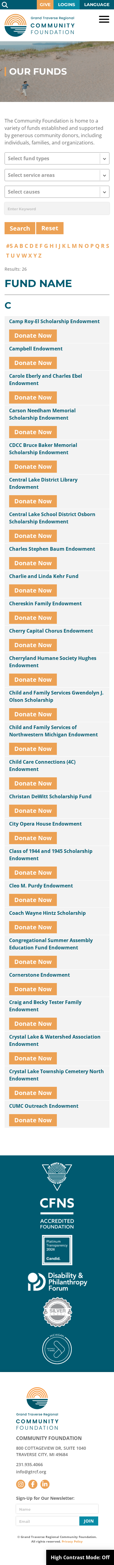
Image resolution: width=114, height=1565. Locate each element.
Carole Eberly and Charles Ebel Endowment (45, 380)
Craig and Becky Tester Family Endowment (45, 1006)
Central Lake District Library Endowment (43, 483)
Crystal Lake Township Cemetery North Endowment (56, 1075)
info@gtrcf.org (31, 1472)
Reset (49, 228)
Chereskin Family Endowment (45, 603)
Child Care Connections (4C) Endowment (42, 765)
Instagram (20, 1484)
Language (96, 4)
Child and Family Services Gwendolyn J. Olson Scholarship (56, 696)
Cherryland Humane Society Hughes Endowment (52, 662)
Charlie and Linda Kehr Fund (43, 576)
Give (45, 4)
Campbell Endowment (36, 348)
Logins (66, 4)
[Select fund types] (57, 158)
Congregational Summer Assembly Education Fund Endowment (51, 944)
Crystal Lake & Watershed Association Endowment (55, 1040)
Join (89, 1521)
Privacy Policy (72, 1541)
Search (4, 4)
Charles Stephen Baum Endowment (52, 549)
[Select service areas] (57, 175)
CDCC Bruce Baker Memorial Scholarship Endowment (43, 449)
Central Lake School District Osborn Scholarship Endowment (52, 518)
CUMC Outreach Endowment (43, 1106)
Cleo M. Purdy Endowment (41, 885)
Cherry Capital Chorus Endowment (51, 630)
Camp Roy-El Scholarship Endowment (54, 321)
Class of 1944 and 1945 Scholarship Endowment (50, 855)
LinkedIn (45, 1484)
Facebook (32, 1484)
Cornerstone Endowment (39, 975)
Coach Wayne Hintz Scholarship (47, 913)
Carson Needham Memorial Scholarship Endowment (42, 414)
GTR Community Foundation (39, 25)
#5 (9, 245)
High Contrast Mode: (80, 1557)
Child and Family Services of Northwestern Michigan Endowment (53, 731)
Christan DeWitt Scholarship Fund (50, 796)
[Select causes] (57, 192)
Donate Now (33, 335)
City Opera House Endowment (45, 823)
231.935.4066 (29, 1464)
